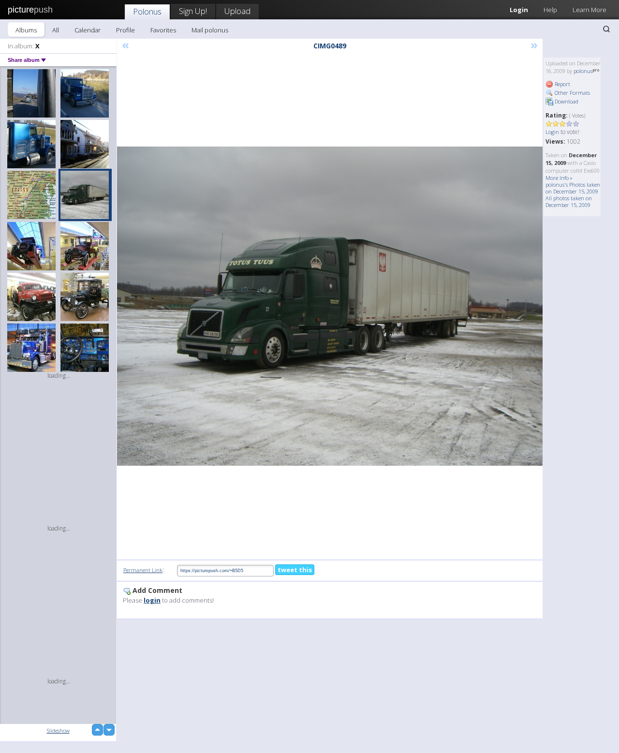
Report (561, 84)
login (152, 600)
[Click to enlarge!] (330, 306)
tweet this (295, 569)
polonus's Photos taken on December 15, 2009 (572, 188)
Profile (125, 30)
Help (550, 9)
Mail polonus (210, 30)
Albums (26, 30)
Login (519, 9)
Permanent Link (142, 570)
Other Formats (571, 92)
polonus (583, 70)
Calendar (87, 30)
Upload (237, 10)
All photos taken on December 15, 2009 (568, 201)
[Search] (606, 29)
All (55, 30)
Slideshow (58, 730)
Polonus (147, 11)
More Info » (559, 177)
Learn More (589, 9)
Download (565, 101)
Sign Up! (193, 10)
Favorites (163, 30)
